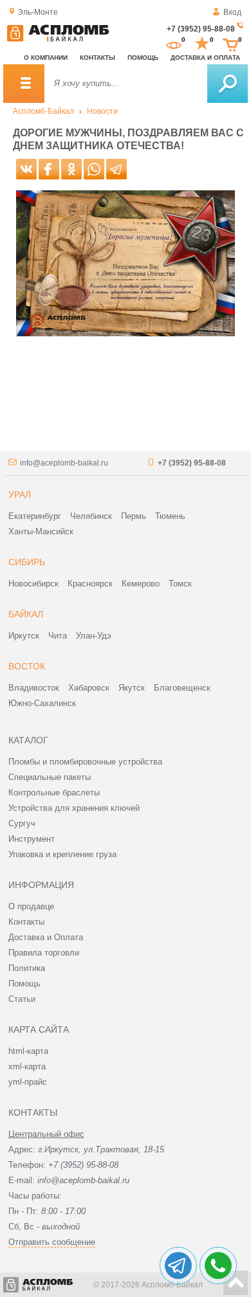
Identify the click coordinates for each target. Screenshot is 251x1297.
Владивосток (33, 688)
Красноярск (90, 583)
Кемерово (141, 583)
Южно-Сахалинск (42, 703)
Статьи (21, 999)
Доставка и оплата (205, 57)
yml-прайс (27, 1082)
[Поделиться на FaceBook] (49, 169)
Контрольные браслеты (54, 792)
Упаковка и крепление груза (62, 854)
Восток (26, 666)
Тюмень (170, 516)
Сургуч (21, 823)
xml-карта (27, 1066)
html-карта (28, 1051)
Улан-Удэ (93, 635)
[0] (173, 43)
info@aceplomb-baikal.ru (64, 462)
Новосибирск (33, 583)
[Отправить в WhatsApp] (94, 169)
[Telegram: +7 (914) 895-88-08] (178, 1265)
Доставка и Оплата (45, 937)
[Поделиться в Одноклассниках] (71, 169)
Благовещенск (182, 688)
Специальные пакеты (49, 777)
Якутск (131, 688)
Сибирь (26, 562)
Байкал (25, 614)
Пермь (133, 516)
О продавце (31, 906)
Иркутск (23, 635)
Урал (19, 494)
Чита (57, 635)
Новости (102, 111)
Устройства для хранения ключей (74, 808)
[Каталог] (23, 83)
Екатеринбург (34, 516)
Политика (26, 968)
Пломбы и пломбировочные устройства (85, 761)
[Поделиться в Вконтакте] (26, 169)
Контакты (97, 57)
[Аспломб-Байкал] (57, 39)
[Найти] (227, 83)
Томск (180, 583)
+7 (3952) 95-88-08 (201, 28)
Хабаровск (88, 688)
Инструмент (31, 839)
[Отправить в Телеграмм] (116, 169)
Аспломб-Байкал (43, 111)
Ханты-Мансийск (40, 531)
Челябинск (91, 516)
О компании (46, 57)
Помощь (142, 57)
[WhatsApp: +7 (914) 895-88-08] (218, 1265)
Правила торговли (43, 952)
